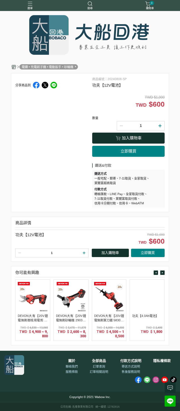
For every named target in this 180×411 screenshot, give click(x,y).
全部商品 (99, 361)
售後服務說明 (131, 371)
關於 (71, 361)
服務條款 (72, 371)
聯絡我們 (72, 366)
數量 (95, 118)
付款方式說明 (130, 361)
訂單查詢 (99, 366)
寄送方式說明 (131, 366)
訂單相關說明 (99, 371)
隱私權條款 (162, 361)
